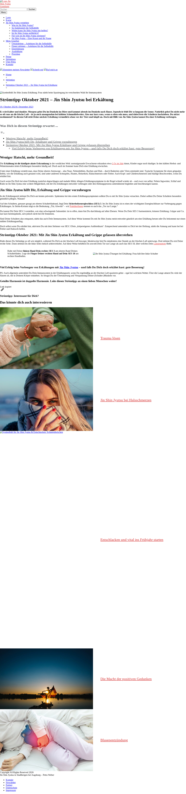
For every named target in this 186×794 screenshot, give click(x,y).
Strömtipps (11, 59)
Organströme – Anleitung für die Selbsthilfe (32, 43)
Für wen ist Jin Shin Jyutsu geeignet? (29, 36)
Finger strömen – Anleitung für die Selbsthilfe (32, 46)
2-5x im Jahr (118, 163)
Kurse (8, 20)
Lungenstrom (160, 243)
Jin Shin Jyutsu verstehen (17, 22)
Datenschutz (11, 787)
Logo (8, 17)
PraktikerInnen (76, 206)
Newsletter (11, 782)
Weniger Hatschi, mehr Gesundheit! (27, 138)
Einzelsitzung (18, 49)
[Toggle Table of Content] (2, 133)
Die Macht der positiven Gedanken (126, 679)
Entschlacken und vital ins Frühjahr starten (131, 540)
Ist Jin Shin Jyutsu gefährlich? (25, 33)
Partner (9, 785)
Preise (8, 56)
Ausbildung (17, 51)
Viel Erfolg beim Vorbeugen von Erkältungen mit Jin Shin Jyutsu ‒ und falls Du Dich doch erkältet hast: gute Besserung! (83, 148)
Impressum (11, 790)
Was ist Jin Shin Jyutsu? (23, 25)
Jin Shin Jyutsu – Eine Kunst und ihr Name (31, 38)
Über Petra (11, 62)
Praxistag (16, 54)
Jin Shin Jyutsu (68, 267)
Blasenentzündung (114, 740)
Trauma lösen (110, 338)
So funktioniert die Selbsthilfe (25, 28)
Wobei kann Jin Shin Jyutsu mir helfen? (30, 30)
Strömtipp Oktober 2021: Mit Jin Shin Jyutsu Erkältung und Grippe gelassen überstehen (58, 145)
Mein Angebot (12, 41)
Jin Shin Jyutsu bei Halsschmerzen (125, 400)
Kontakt (9, 64)
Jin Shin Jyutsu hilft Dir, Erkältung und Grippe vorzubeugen (41, 141)
